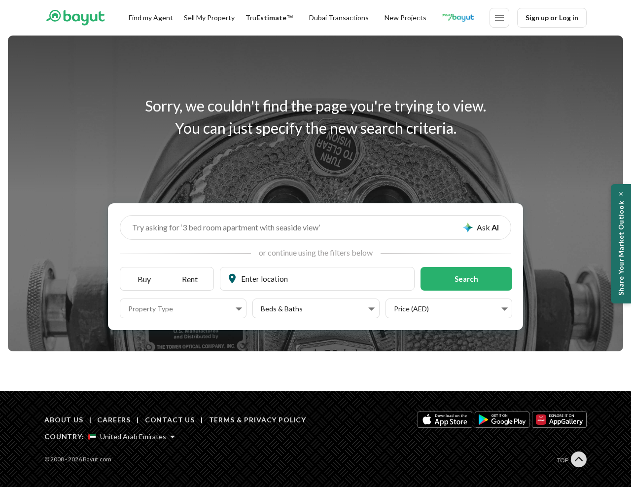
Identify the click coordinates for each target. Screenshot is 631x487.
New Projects (405, 17)
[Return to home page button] (75, 18)
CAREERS (114, 419)
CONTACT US (170, 419)
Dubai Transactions (339, 17)
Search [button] (466, 278)
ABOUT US (63, 419)
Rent (190, 279)
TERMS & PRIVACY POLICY (257, 419)
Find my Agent (151, 17)
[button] (185, 309)
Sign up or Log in (552, 17)
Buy (144, 279)
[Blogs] (458, 18)
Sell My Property (209, 17)
